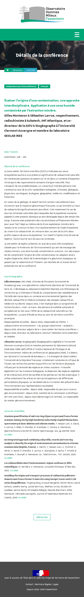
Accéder (8, 434)
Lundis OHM (30, 70)
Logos (55, 584)
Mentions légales (43, 584)
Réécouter (42, 517)
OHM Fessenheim (48, 589)
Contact (29, 584)
